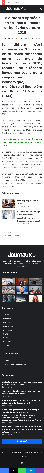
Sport (5, 338)
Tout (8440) (22, 441)
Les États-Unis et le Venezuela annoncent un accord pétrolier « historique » (22, 392)
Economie (7, 319)
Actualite (6, 315)
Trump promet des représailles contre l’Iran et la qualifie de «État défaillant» (21, 401)
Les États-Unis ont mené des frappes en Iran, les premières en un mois (22, 383)
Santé (5, 334)
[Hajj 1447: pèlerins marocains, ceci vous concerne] (35, 281)
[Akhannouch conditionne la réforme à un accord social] (22, 281)
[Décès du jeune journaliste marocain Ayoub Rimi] (22, 290)
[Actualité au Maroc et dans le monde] (16, 9)
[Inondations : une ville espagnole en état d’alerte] (8, 290)
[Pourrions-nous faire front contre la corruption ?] (8, 281)
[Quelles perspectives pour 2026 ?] (8, 203)
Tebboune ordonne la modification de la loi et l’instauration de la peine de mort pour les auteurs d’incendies (22, 429)
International (8, 326)
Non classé (7, 342)
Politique (6, 322)
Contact (8, 361)
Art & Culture (8, 330)
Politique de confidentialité (15, 364)
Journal (6, 345)
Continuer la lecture (10, 236)
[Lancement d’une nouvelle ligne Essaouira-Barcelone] (22, 298)
